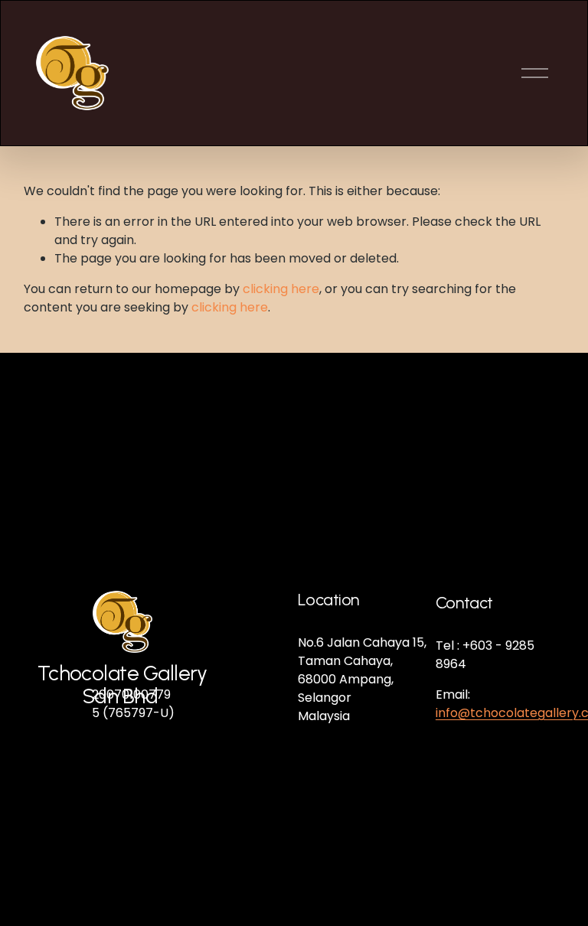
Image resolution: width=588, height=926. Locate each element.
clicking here (281, 289)
